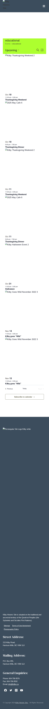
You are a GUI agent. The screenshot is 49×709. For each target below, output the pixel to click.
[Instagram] (16, 690)
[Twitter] (11, 690)
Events (7, 44)
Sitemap (7, 626)
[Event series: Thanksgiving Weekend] (19, 97)
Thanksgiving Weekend (16, 99)
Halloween (10, 288)
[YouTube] (21, 690)
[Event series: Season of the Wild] (19, 334)
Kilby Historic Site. (21, 703)
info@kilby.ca (13, 684)
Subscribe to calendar (23, 397)
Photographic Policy (11, 629)
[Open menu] (44, 6)
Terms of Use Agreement (21, 626)
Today (25, 388)
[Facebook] (5, 690)
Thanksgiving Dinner (14, 147)
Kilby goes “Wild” (13, 336)
